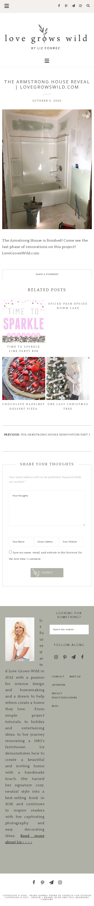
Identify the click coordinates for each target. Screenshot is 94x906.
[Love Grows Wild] (47, 36)
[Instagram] (80, 6)
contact (58, 676)
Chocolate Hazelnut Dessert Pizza (23, 406)
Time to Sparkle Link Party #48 (23, 349)
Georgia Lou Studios (76, 895)
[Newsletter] (73, 6)
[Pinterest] (66, 6)
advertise (59, 685)
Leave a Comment (47, 274)
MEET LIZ (75, 676)
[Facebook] (59, 6)
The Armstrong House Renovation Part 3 (55, 434)
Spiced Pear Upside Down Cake (67, 306)
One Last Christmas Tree (68, 406)
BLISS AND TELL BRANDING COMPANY (65, 898)
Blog (55, 706)
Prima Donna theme (43, 895)
